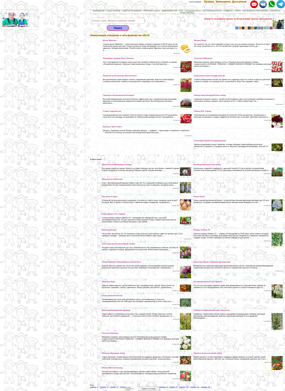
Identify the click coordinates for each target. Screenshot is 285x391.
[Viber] (261, 28)
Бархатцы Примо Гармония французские (211, 262)
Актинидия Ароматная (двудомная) (210, 141)
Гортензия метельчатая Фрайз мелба (118, 244)
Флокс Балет (199, 197)
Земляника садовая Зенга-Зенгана (118, 58)
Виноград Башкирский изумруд (116, 310)
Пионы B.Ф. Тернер (202, 111)
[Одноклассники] (240, 28)
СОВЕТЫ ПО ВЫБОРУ (132, 11)
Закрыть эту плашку (149, 389)
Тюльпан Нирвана (110, 333)
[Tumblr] (258, 28)
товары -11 (194, 387)
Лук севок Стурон (110, 197)
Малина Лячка (200, 40)
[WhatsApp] (265, 28)
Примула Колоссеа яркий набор (207, 353)
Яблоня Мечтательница (112, 368)
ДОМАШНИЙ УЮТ (170, 11)
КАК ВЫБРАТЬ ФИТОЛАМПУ (255, 11)
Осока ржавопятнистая (112, 296)
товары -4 (124, 387)
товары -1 (94, 387)
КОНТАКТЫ (275, 11)
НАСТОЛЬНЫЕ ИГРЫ (212, 11)
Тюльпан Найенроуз (203, 58)
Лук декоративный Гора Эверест (208, 282)
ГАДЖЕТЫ (228, 11)
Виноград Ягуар (109, 230)
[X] (243, 28)
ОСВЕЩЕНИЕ (99, 11)
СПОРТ (238, 11)
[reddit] (252, 28)
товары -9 (173, 387)
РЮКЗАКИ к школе (152, 11)
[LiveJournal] (255, 28)
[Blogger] (246, 28)
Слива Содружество (112, 111)
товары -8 (163, 387)
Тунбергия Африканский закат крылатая (211, 310)
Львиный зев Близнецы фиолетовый (120, 76)
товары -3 (114, 387)
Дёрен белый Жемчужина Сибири (117, 165)
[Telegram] (268, 28)
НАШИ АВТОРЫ (187, 13)
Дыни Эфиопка (109, 40)
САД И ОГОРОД (113, 11)
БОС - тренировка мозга (190, 11)
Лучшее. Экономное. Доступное (226, 1)
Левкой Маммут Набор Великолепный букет (121, 262)
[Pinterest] (271, 28)
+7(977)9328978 (195, 2)
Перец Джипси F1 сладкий (113, 214)
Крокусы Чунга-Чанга (112, 127)
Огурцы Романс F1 (201, 230)
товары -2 (104, 387)
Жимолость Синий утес (112, 179)
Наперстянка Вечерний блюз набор (210, 95)
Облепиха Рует (108, 282)
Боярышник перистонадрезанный (209, 76)
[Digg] (249, 28)
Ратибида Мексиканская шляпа (207, 165)
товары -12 (205, 387)
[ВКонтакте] (236, 28)
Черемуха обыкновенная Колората (118, 95)
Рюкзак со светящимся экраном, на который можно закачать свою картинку (238, 19)
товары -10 (183, 387)
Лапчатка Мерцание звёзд (113, 353)
